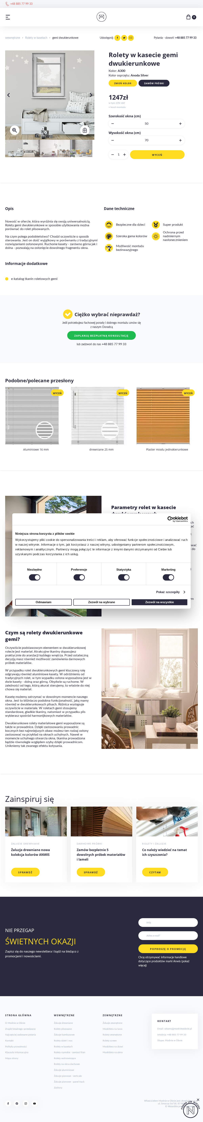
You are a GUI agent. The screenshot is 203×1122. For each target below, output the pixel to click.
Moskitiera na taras (112, 1029)
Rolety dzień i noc (63, 1040)
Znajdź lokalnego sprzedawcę (20, 1029)
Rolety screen (110, 1040)
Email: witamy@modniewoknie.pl (174, 1029)
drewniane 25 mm (101, 449)
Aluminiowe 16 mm (36, 449)
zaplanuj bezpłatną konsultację (101, 335)
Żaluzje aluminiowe (64, 1070)
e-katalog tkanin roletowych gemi (34, 278)
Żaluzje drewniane (63, 1023)
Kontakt (9, 1040)
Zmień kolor (123, 83)
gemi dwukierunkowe (65, 38)
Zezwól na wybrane (101, 602)
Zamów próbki (154, 83)
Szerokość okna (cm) (125, 116)
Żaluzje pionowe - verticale (68, 1076)
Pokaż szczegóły (168, 592)
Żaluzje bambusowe (64, 1034)
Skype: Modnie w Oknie (169, 1040)
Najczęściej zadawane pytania (20, 1034)
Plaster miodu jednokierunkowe (167, 449)
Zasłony (58, 1087)
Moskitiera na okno (113, 1052)
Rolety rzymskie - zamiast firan (69, 1052)
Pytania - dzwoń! (175, 38)
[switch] (79, 577)
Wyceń (157, 155)
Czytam (155, 872)
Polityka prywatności (16, 1046)
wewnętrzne (12, 38)
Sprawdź (25, 872)
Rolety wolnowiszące (65, 1058)
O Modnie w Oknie (15, 1023)
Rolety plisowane (63, 1029)
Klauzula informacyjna (16, 1052)
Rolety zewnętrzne (112, 1034)
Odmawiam (43, 602)
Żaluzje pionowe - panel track (69, 1082)
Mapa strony (11, 1058)
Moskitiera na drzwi (113, 1046)
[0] (189, 17)
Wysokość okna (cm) (125, 133)
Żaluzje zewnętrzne (112, 1023)
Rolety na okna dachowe (67, 1064)
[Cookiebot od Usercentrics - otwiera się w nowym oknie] (170, 519)
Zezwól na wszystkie (159, 602)
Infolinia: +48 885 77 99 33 (171, 1034)
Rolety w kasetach (36, 38)
